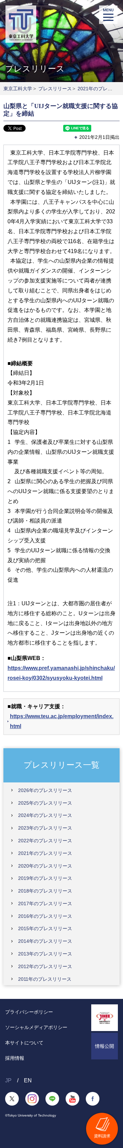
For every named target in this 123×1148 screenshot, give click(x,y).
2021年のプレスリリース (45, 853)
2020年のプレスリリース (45, 866)
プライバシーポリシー (29, 1012)
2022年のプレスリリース (45, 840)
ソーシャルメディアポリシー (36, 1027)
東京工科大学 (17, 88)
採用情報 (14, 1058)
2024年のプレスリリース (45, 815)
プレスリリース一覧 (61, 764)
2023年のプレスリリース (45, 828)
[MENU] (108, 14)
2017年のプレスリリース (45, 903)
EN (27, 1080)
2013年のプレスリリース (45, 953)
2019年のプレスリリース (45, 878)
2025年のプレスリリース (45, 803)
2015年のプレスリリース (45, 928)
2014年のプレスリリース (45, 941)
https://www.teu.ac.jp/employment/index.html (61, 721)
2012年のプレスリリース (45, 966)
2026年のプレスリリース (45, 790)
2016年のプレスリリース (45, 916)
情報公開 (104, 1046)
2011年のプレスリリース (44, 979)
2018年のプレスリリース (45, 891)
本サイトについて (24, 1042)
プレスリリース (55, 88)
